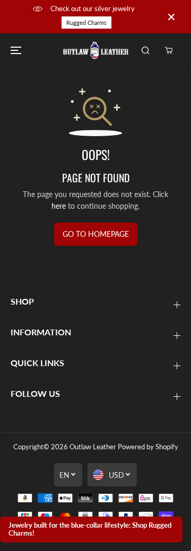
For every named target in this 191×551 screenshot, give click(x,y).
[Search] (145, 50)
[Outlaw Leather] (96, 50)
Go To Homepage (96, 233)
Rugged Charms (86, 22)
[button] (17, 50)
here (58, 205)
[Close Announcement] (171, 17)
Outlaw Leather (93, 446)
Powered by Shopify (148, 446)
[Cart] (168, 50)
